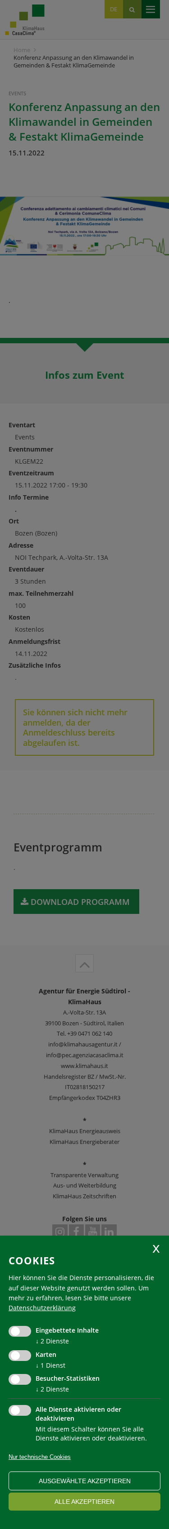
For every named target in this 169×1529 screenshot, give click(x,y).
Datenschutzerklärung (42, 1307)
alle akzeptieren (84, 1501)
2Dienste (52, 1341)
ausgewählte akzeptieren (85, 1481)
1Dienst (50, 1365)
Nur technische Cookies (40, 1457)
